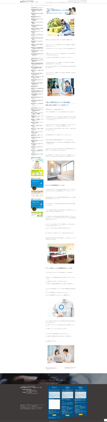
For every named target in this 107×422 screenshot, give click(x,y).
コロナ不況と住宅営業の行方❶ (38, 88)
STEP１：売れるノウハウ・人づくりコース (25, 406)
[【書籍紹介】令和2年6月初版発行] (37, 175)
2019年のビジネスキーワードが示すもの (37, 32)
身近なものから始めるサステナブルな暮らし (37, 144)
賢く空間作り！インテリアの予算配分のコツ (37, 141)
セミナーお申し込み (58, 2)
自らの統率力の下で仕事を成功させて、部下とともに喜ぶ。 (37, 29)
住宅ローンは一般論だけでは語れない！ (37, 71)
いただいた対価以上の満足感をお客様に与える (37, 45)
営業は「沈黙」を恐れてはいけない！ (37, 97)
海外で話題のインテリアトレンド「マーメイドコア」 (37, 123)
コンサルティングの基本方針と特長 (32, 405)
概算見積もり (36, 86)
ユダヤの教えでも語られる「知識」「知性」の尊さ (37, 60)
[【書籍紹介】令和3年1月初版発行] (37, 196)
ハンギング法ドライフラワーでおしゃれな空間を (37, 132)
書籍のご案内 (76, 2)
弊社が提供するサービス (64, 2)
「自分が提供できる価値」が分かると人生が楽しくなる (37, 74)
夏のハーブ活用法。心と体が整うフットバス (37, 129)
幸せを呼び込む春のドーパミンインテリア (37, 138)
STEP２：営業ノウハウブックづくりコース (37, 406)
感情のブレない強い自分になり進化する (37, 41)
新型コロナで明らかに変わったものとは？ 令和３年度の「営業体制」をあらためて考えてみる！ (51, 368)
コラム (52, 13)
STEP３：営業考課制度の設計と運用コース (25, 407)
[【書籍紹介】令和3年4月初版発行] (37, 217)
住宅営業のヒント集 (52, 2)
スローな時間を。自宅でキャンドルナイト (37, 126)
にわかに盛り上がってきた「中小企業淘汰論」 (37, 19)
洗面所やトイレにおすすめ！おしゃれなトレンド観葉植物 (37, 113)
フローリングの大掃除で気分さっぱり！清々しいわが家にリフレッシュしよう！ (37, 151)
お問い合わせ (85, 2)
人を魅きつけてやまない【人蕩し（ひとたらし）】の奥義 (37, 77)
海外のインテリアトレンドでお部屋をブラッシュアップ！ (37, 116)
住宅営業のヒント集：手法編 (57, 13)
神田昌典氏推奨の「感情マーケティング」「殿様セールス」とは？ (37, 67)
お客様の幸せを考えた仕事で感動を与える (37, 14)
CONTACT (53, 377)
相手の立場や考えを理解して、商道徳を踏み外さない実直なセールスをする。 (37, 10)
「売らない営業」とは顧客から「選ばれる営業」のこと (37, 83)
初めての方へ (47, 2)
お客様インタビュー (71, 2)
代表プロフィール (80, 2)
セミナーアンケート (41, 404)
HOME (21, 404)
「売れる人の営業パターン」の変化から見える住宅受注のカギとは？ (37, 91)
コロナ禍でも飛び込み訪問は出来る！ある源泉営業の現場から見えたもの (37, 64)
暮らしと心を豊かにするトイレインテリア (37, 147)
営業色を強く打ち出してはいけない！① (37, 80)
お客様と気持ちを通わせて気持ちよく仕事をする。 (37, 54)
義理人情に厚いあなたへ (37, 16)
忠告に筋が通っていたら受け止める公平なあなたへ (37, 51)
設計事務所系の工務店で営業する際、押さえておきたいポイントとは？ (70, 368)
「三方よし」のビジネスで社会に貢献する (37, 22)
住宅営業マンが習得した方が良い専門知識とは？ (37, 94)
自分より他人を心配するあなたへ (37, 35)
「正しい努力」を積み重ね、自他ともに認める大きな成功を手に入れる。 (37, 48)
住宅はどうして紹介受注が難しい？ (37, 104)
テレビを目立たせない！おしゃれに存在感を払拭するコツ (37, 110)
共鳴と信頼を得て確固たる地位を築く (37, 38)
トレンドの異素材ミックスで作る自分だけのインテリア (37, 119)
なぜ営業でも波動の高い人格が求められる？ (37, 101)
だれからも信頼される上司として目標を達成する (37, 26)
